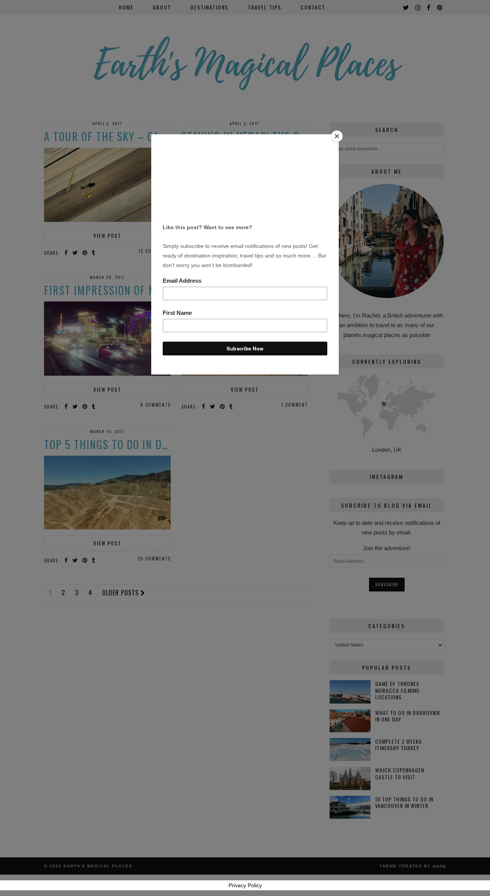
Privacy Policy (245, 885)
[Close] (337, 136)
